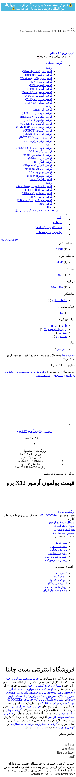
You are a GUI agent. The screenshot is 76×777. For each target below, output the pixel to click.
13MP (59, 274)
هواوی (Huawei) (24, 689)
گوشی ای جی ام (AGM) (37, 134)
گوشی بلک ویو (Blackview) (36, 116)
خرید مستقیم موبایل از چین (22, 678)
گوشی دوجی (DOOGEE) (37, 113)
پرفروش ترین (37, 371)
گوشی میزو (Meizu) (40, 158)
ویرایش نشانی (58, 549)
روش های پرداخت (56, 586)
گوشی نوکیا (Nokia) (40, 151)
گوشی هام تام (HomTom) (37, 168)
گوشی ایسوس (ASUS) (38, 95)
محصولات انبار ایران (55, 590)
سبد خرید (61, 542)
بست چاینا (68, 355)
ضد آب (63, 332)
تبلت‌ (59, 217)
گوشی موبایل (54, 62)
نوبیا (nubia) (68, 703)
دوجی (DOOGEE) (18, 699)
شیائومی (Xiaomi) (46, 689)
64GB (59, 249)
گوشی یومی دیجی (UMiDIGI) (34, 127)
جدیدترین (8, 371)
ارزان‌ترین (68, 375)
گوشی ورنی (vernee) (39, 196)
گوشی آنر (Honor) (41, 109)
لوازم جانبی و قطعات (49, 232)
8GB (60, 262)
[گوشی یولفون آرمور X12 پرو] (44, 424)
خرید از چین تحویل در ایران (24, 706)
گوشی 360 (45, 203)
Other (49, 207)
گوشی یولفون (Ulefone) (38, 120)
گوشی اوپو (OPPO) (40, 85)
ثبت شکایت (60, 576)
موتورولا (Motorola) (26, 696)
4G (61, 312)
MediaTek (57, 287)
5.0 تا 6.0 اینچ (59, 300)
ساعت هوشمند (65, 713)
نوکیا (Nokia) (55, 692)
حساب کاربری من (56, 556)
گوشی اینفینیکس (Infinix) (37, 154)
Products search (61, 30)
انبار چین (62, 349)
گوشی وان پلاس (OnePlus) (36, 78)
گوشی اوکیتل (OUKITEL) (36, 123)
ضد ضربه (61, 336)
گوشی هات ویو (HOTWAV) (35, 137)
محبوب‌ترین (21, 371)
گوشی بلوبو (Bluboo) (39, 175)
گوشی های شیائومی (22, 723)
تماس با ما (60, 572)
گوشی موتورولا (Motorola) (36, 92)
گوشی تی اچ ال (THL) (38, 189)
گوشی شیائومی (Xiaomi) (37, 71)
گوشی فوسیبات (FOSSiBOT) (34, 147)
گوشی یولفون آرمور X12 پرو (34, 431)
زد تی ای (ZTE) (49, 703)
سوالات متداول (58, 579)
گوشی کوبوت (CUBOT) (37, 130)
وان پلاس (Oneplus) (16, 692)
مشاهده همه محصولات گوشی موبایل (37, 210)
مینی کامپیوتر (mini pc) (48, 227)
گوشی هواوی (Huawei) (38, 102)
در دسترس (43, 375)
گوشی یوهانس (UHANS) (37, 193)
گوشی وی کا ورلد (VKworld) (34, 200)
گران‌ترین (56, 375)
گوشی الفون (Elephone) (37, 165)
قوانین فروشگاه (57, 583)
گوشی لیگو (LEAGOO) (38, 161)
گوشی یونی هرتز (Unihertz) (36, 141)
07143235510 (48, 515)
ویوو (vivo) (37, 699)
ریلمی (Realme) (55, 699)
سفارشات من (58, 546)
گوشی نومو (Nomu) (40, 172)
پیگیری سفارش (57, 553)
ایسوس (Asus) (48, 696)
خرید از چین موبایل (36, 727)
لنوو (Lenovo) (38, 692)
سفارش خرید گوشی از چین (44, 685)
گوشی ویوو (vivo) (41, 81)
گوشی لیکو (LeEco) (40, 179)
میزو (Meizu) (67, 696)
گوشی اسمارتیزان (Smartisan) (34, 186)
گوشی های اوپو (65, 727)
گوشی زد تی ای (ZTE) (38, 99)
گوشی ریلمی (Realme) (38, 74)
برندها (48, 67)
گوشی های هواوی (47, 723)
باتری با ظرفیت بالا (55, 329)
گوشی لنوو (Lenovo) (39, 88)
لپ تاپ (57, 222)
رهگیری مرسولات (56, 560)
